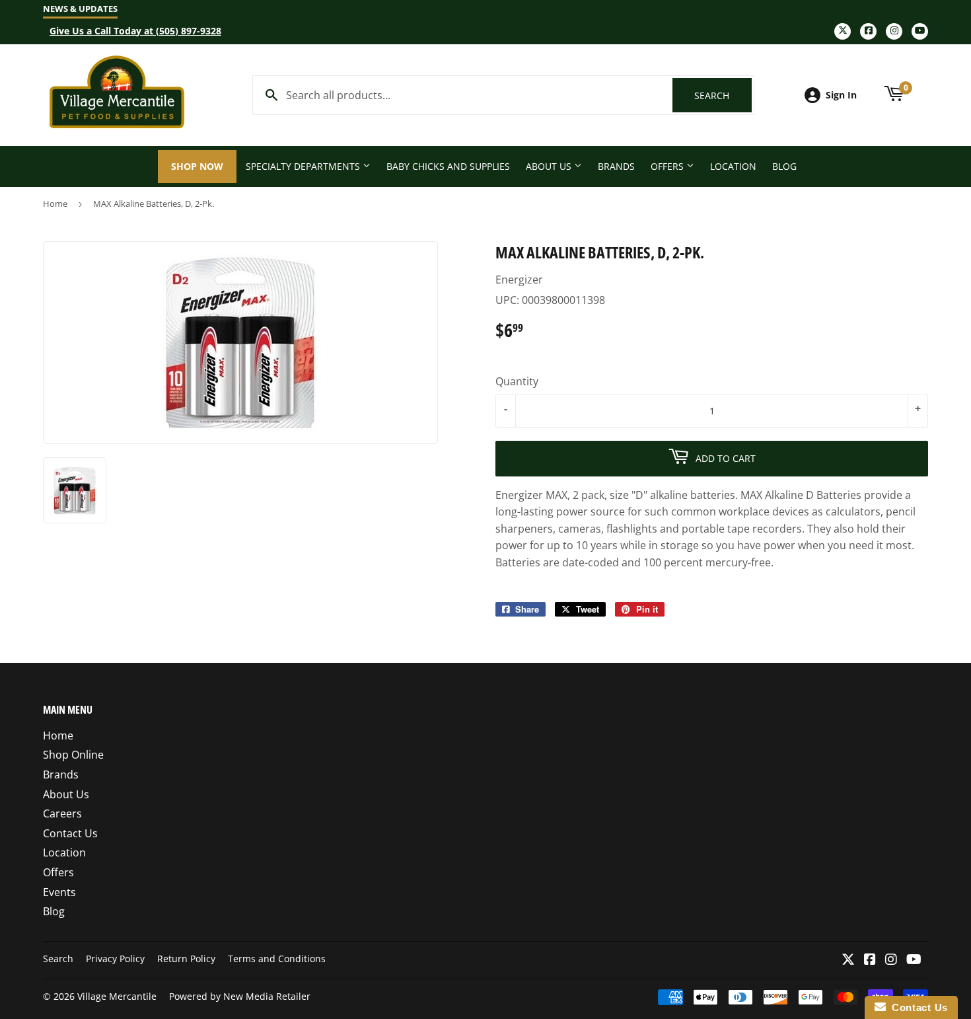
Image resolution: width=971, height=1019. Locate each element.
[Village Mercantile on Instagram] (891, 960)
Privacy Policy (115, 958)
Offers (668, 166)
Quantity (516, 381)
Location (733, 166)
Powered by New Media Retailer (239, 996)
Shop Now (197, 166)
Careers (62, 813)
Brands (616, 166)
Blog (784, 166)
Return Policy (186, 958)
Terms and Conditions (277, 958)
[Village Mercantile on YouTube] (913, 960)
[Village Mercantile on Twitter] (848, 960)
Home (55, 203)
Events (59, 892)
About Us (550, 166)
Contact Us (70, 833)
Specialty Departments (304, 166)
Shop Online (73, 754)
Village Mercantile (117, 996)
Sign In (841, 95)
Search (723, 95)
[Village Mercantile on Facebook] (870, 960)
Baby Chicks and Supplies (448, 166)
